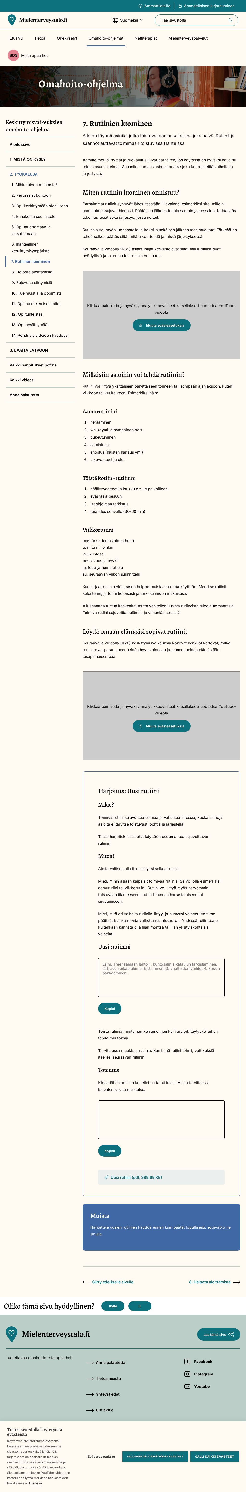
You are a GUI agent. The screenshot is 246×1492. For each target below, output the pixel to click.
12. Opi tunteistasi (27, 314)
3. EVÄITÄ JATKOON (29, 350)
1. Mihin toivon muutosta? (34, 184)
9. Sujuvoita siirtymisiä (32, 282)
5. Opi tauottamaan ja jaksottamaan (31, 230)
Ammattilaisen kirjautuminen (209, 5)
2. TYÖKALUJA (24, 174)
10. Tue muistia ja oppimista (37, 293)
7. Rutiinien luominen (30, 261)
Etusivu (16, 38)
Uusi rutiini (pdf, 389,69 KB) (136, 1177)
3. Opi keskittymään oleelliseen (40, 205)
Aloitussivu (20, 144)
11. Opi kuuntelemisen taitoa (37, 303)
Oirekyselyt (67, 38)
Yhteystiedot (108, 1394)
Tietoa (39, 38)
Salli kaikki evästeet (214, 1456)
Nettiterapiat (146, 38)
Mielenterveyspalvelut (188, 38)
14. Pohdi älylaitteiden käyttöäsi (40, 335)
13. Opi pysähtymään (30, 324)
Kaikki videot (21, 379)
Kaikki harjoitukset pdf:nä (33, 365)
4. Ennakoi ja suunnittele (33, 216)
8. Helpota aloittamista (32, 272)
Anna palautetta (24, 394)
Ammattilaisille (157, 5)
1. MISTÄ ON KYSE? (28, 159)
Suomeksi (125, 22)
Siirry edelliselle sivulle (112, 1282)
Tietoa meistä (108, 1378)
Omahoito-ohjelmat (106, 38)
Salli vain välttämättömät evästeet (155, 1456)
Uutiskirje (104, 1410)
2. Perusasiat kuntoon (31, 195)
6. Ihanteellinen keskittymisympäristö (31, 247)
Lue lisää (35, 1483)
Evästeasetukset (101, 1456)
